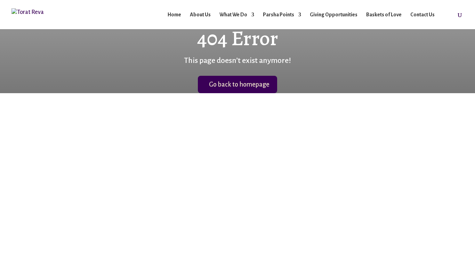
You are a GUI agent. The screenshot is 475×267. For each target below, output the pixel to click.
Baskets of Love (384, 14)
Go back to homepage (239, 84)
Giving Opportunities (333, 14)
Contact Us (422, 14)
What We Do (233, 14)
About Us (200, 14)
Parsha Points (278, 14)
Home (174, 14)
